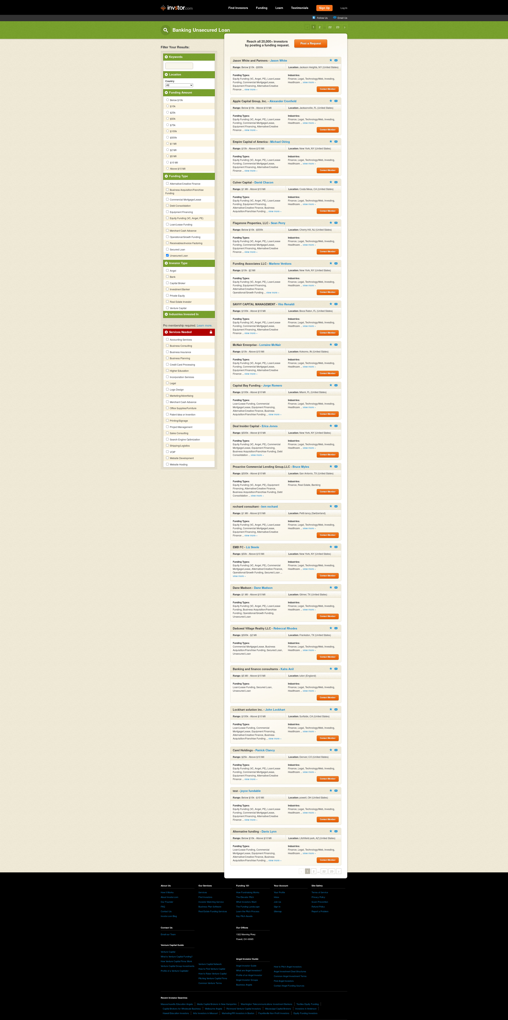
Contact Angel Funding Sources (289, 985)
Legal (172, 383)
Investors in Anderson (306, 1008)
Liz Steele (252, 547)
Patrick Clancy (265, 750)
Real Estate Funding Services (212, 911)
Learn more (204, 325)
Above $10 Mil (177, 168)
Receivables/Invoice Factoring (185, 243)
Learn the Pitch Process (247, 911)
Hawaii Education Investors (176, 1013)
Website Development (181, 458)
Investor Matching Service (211, 901)
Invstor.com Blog (169, 916)
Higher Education (179, 370)
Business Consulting (180, 345)
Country (169, 81)
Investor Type (178, 263)
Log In (344, 8)
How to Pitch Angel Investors (288, 966)
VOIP (172, 452)
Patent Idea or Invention (182, 414)
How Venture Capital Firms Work (176, 961)
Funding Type (178, 176)
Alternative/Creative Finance (184, 183)
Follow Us (322, 17)
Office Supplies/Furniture (182, 408)
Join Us (277, 901)
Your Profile (279, 892)
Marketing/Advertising (181, 395)
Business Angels (244, 984)
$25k (172, 112)
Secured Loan (177, 249)
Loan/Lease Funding (180, 224)
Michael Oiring (280, 142)
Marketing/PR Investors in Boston (238, 1013)
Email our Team (168, 934)
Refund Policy (318, 906)
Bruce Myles (300, 467)
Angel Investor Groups (247, 979)
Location (175, 74)
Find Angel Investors (284, 980)
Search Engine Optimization (184, 439)
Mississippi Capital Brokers (278, 1008)
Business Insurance (180, 352)
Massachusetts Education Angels (177, 1004)
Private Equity (177, 295)
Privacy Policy (318, 897)
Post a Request (310, 43)
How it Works (167, 892)
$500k (173, 137)
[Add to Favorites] (330, 60)
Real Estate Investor (180, 301)
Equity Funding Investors (305, 1013)
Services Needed (180, 332)
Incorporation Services (181, 377)
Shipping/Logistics (179, 445)
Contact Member (336, 60)
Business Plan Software (209, 906)
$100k (173, 131)
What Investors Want (246, 901)
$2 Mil (173, 150)
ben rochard (269, 506)
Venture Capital (178, 308)
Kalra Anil (287, 669)
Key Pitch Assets (244, 916)
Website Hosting (178, 464)
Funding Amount (180, 92)
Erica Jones (270, 426)
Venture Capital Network (210, 964)
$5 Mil (173, 156)
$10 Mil (173, 162)
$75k (172, 125)
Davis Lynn (269, 831)
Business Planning (179, 358)
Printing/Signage (178, 420)
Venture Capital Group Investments (177, 965)
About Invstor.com (169, 897)
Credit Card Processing (182, 364)
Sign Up (324, 8)
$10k (172, 106)
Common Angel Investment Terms (290, 976)
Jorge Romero (272, 385)
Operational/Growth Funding (184, 237)
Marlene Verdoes (280, 264)
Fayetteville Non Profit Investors (273, 1013)
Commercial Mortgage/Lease (185, 199)
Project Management (180, 427)
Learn (279, 8)
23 (337, 27)
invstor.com (176, 8)
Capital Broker (177, 283)
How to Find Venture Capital (211, 968)
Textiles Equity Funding (307, 1004)
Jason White (278, 60)
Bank (172, 276)
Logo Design (176, 389)
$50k (172, 118)
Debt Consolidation (180, 205)
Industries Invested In (184, 314)
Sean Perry (278, 223)
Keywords (176, 57)
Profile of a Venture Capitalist (174, 970)
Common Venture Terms (210, 983)
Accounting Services (180, 339)
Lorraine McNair (270, 345)
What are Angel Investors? (249, 970)
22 (330, 27)
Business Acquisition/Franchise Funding (184, 191)
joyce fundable (251, 791)
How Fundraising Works (247, 892)
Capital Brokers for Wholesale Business (182, 1008)
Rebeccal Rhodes (285, 628)
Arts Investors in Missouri (205, 1013)
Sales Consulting (178, 433)
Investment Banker (179, 289)
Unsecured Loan (178, 255)
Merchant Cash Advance (182, 230)
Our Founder (167, 901)
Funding (261, 8)
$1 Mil (173, 143)
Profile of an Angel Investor (249, 975)
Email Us (342, 17)
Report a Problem (320, 911)
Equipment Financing (181, 212)
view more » (251, 89)
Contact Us (166, 911)
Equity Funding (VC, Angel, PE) (186, 218)
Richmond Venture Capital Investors (243, 1008)
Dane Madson (263, 588)
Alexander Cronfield (282, 101)
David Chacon (263, 182)
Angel (172, 270)
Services (202, 892)
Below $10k (176, 100)
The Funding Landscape (248, 906)
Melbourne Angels (213, 1008)
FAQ (163, 906)
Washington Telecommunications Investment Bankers (266, 1004)
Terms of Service (320, 892)
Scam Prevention (320, 901)
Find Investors (238, 8)
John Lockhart (275, 710)
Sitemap (278, 911)
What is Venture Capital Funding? (176, 956)
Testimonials (299, 8)
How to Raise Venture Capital (212, 973)
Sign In (277, 906)
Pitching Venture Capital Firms (212, 978)
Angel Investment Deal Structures (290, 971)
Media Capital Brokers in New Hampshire (217, 1004)
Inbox (276, 897)
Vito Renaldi (286, 304)
